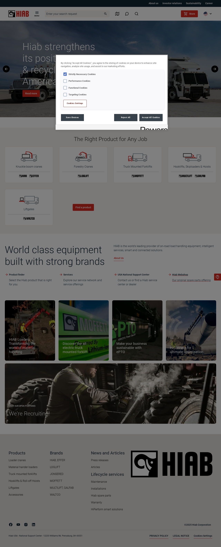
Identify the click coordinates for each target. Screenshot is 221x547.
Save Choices (72, 117)
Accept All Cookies (151, 117)
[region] (112, 92)
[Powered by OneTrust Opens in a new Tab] (153, 128)
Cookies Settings (75, 103)
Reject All (125, 117)
